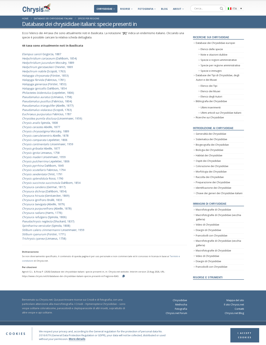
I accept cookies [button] (245, 335)
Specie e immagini (211, 71)
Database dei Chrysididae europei (215, 43)
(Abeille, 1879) (43, 204)
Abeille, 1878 (45, 135)
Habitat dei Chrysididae (209, 155)
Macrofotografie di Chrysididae (213, 209)
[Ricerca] (221, 8)
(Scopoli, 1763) (44, 71)
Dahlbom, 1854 (44, 88)
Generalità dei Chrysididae (211, 133)
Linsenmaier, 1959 (47, 144)
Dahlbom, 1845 (43, 165)
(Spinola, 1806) (44, 217)
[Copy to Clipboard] (123, 276)
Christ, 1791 (42, 174)
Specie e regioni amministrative (219, 60)
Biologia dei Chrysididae (209, 150)
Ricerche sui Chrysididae (210, 117)
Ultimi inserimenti (211, 107)
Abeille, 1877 (41, 127)
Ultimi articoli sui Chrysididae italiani (221, 112)
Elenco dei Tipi (209, 86)
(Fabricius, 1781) (43, 80)
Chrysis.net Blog (234, 313)
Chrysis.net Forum (176, 313)
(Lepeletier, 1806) (48, 93)
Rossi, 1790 (42, 178)
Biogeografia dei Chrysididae (212, 144)
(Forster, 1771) (44, 234)
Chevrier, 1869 (47, 67)
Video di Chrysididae (207, 224)
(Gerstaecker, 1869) (46, 195)
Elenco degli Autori (211, 96)
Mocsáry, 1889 (48, 63)
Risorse (125, 9)
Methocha (181, 304)
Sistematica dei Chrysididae (211, 139)
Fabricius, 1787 (46, 114)
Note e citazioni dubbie (214, 54)
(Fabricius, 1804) (47, 101)
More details (77, 339)
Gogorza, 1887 (41, 54)
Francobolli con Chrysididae (211, 235)
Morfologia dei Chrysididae (211, 171)
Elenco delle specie (212, 49)
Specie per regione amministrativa (220, 65)
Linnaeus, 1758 (41, 153)
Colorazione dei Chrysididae (212, 166)
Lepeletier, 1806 (44, 140)
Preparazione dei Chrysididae (213, 182)
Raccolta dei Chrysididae (210, 177)
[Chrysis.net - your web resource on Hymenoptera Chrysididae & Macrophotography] (36, 8)
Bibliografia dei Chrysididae (211, 101)
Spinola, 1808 (40, 123)
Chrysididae (104, 9)
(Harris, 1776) (42, 213)
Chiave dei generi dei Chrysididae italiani (219, 193)
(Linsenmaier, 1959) (52, 118)
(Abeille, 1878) (47, 208)
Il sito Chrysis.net (234, 304)
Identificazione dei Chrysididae (213, 187)
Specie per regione (88, 18)
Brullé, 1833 (42, 200)
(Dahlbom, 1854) (49, 58)
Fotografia (145, 9)
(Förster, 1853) (45, 75)
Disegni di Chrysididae (208, 230)
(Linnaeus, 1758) (47, 97)
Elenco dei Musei (210, 91)
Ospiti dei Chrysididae (208, 161)
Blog (164, 9)
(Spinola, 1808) (46, 225)
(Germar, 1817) (44, 187)
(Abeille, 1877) (48, 105)
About (177, 9)
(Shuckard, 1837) (48, 221)
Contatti (239, 308)
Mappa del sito (235, 300)
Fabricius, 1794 (43, 170)
